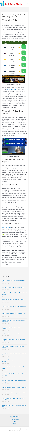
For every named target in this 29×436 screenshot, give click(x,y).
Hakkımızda (14, 421)
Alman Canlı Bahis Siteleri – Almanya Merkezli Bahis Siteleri (14, 392)
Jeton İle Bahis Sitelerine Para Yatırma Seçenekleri (12, 334)
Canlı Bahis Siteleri (14, 416)
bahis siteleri (11, 24)
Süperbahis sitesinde (12, 89)
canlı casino (12, 261)
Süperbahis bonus (6, 227)
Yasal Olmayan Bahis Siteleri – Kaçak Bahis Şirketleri (13, 287)
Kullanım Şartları (15, 419)
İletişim (14, 423)
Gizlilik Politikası (14, 418)
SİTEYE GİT (23, 46)
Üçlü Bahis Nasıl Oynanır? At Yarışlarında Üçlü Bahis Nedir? (14, 387)
